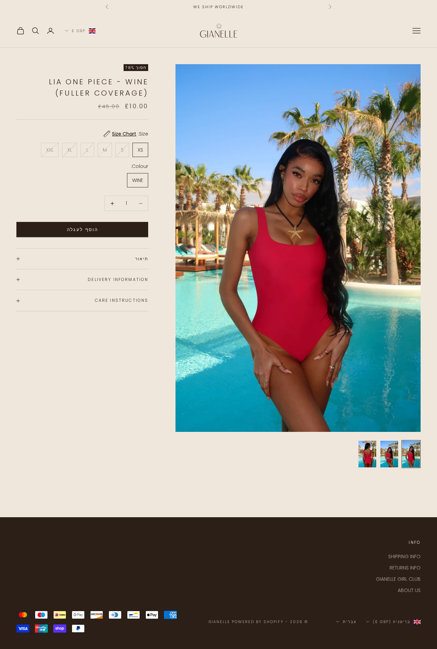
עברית (349, 621)
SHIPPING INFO (404, 556)
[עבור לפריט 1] (411, 454)
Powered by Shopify (258, 621)
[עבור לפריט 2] (389, 454)
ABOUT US (409, 590)
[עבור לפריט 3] (367, 454)
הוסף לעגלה (82, 229)
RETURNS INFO (405, 567)
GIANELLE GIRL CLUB (398, 579)
